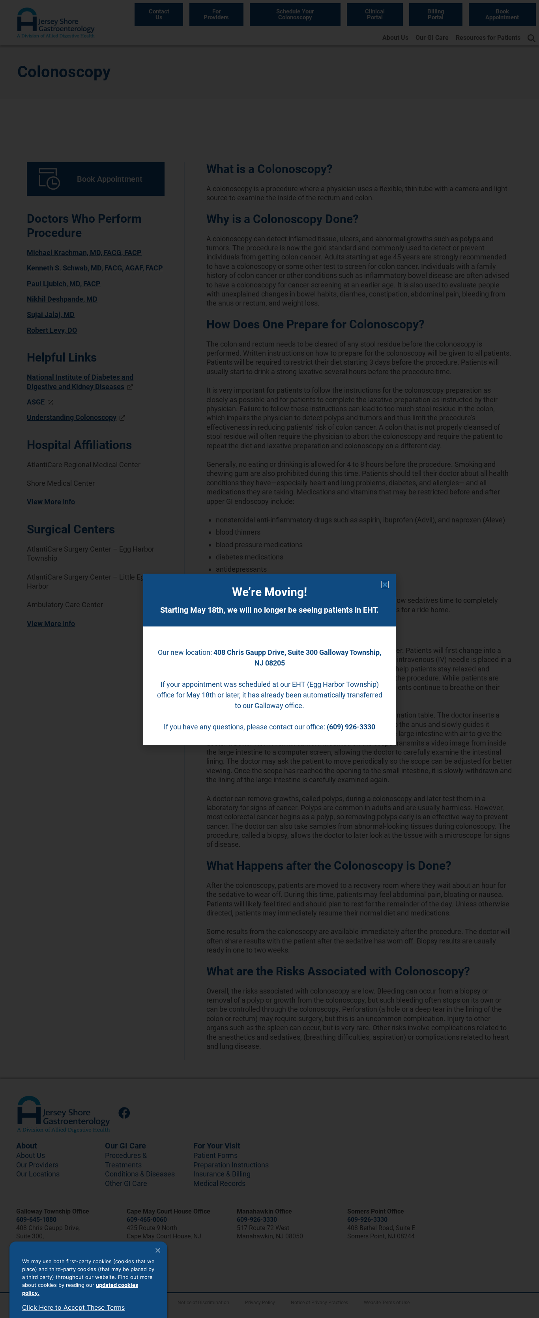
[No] (157, 1250)
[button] (385, 584)
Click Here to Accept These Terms (73, 1307)
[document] (269, 659)
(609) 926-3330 (351, 727)
